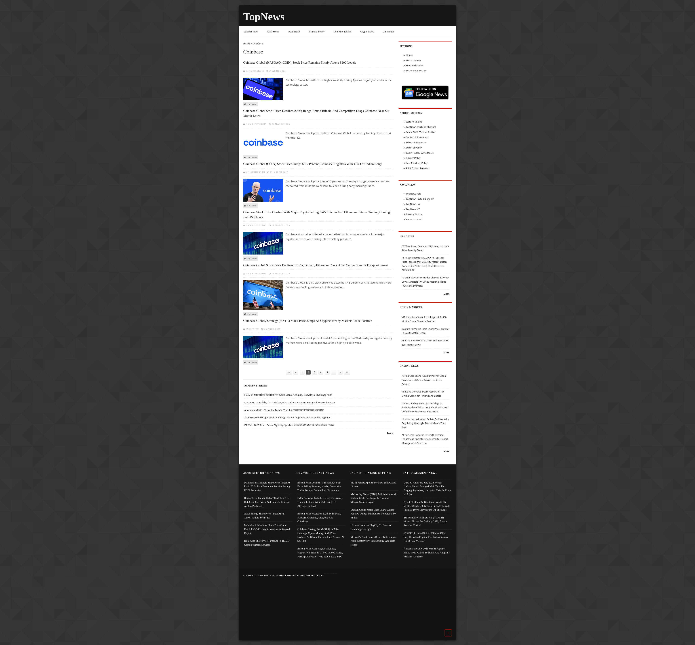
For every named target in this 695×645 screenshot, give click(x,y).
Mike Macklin (255, 71)
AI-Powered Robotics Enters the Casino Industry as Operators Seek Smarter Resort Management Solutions (425, 439)
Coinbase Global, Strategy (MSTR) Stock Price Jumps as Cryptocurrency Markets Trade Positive (307, 320)
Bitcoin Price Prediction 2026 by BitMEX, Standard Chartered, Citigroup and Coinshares (319, 517)
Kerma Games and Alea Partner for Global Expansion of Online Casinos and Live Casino (424, 380)
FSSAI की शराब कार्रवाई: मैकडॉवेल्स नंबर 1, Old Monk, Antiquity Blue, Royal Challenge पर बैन (288, 394)
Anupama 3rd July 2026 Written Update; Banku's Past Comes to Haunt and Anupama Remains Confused (427, 552)
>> (347, 372)
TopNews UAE (413, 204)
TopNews (264, 16)
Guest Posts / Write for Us (419, 152)
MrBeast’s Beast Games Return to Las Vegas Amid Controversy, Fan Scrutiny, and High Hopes (373, 541)
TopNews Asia (413, 193)
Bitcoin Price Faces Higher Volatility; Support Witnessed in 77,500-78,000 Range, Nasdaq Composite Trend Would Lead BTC (320, 552)
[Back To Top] (448, 632)
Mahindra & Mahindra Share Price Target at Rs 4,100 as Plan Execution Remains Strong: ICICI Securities (267, 486)
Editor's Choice (414, 121)
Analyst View (251, 31)
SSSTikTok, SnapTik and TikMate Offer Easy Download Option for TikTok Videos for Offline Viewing (426, 537)
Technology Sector (416, 70)
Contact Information (417, 137)
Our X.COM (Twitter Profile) (420, 132)
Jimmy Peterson (256, 124)
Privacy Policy (413, 158)
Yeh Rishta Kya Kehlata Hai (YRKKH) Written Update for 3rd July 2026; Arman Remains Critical (425, 521)
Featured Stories (415, 65)
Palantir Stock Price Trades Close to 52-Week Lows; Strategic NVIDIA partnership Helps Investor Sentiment (425, 281)
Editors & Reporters (416, 142)
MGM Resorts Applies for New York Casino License (373, 484)
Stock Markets (413, 60)
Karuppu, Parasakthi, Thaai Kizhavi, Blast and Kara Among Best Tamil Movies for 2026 (289, 402)
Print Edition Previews (417, 168)
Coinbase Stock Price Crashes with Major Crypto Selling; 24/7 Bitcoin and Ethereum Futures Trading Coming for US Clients (316, 214)
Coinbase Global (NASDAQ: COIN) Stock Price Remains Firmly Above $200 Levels (299, 62)
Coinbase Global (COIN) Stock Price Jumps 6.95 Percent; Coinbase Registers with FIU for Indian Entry (312, 164)
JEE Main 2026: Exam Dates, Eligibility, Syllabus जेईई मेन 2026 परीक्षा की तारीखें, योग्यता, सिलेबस (289, 425)
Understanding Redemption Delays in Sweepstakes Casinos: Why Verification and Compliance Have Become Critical (425, 407)
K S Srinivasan (255, 172)
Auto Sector (273, 31)
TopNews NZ (413, 209)
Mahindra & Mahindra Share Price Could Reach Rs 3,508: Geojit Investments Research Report (267, 529)
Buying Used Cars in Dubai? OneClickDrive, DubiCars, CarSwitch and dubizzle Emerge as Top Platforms (267, 502)
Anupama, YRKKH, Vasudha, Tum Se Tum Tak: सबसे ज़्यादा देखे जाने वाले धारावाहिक (284, 410)
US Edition (388, 31)
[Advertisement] (347, 603)
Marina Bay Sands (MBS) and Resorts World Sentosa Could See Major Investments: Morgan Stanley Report (374, 498)
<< (289, 372)
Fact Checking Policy (417, 163)
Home (246, 43)
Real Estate (294, 31)
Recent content (414, 219)
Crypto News (367, 31)
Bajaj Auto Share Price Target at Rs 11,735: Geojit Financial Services (266, 542)
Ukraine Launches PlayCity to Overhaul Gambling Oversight (371, 527)
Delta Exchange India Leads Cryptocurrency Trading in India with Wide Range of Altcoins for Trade (320, 502)
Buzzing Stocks (414, 214)
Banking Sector (317, 31)
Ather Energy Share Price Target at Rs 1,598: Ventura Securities (264, 515)
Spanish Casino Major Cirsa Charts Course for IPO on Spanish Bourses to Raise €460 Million (373, 513)
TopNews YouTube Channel (421, 127)
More (390, 433)
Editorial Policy (414, 147)
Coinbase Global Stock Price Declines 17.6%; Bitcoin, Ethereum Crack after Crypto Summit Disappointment (315, 265)
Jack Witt (252, 329)
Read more (252, 104)
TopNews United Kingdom (420, 198)
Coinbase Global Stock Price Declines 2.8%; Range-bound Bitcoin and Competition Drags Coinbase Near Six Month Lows (316, 113)
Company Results (342, 31)
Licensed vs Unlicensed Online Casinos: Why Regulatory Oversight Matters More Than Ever (425, 423)
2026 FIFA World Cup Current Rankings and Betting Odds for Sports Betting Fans (287, 417)
